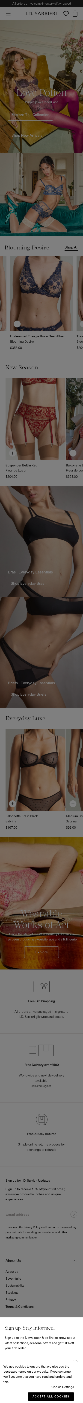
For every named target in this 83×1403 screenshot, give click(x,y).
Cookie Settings (62, 1386)
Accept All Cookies (51, 1396)
